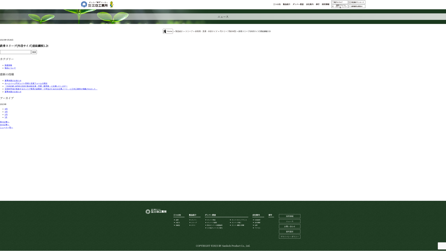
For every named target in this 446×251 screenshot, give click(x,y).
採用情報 (325, 4)
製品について (10, 68)
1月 (6, 117)
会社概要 (257, 222)
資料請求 (289, 231)
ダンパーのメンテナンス (239, 220)
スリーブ (189, 31)
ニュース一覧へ (6, 127)
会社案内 (309, 4)
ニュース (289, 221)
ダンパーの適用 (212, 222)
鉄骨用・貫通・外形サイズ (206, 31)
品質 (177, 220)
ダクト (193, 225)
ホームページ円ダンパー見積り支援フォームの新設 (26, 83)
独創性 (178, 225)
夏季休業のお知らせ (13, 80)
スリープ (194, 222)
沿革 (256, 225)
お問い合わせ (289, 226)
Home (169, 31)
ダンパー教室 (298, 4)
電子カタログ (338, 2)
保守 (318, 4)
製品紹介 (286, 4)
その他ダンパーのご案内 (214, 228)
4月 (6, 109)
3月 (6, 112)
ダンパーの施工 (236, 222)
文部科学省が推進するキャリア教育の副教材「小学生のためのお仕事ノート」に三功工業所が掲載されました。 (51, 89)
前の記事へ (4, 122)
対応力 (178, 222)
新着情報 (8, 65)
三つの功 (277, 4)
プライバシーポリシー (289, 236)
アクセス (257, 228)
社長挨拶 (257, 220)
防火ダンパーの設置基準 (214, 225)
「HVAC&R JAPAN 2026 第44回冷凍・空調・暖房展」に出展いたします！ (36, 86)
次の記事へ (4, 125)
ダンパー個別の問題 (238, 225)
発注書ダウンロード (357, 2)
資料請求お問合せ (356, 6)
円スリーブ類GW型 (228, 31)
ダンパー (194, 220)
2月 (6, 114)
